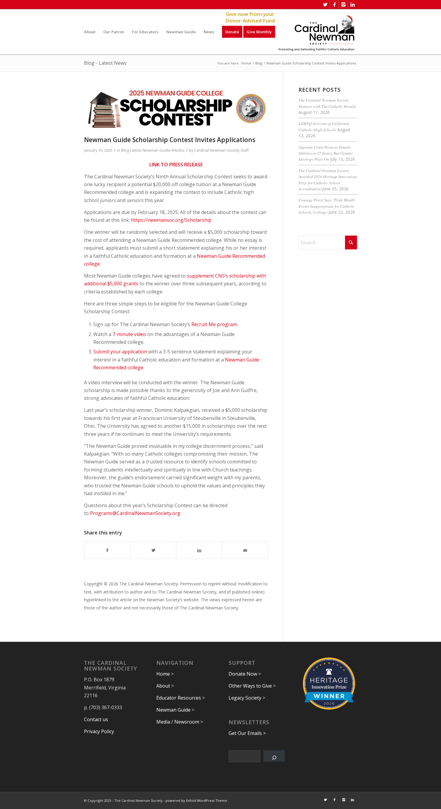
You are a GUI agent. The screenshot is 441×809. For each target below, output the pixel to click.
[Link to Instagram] (343, 4)
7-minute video (129, 334)
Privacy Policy (99, 731)
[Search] (274, 756)
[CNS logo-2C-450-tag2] (317, 32)
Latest (135, 150)
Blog (125, 150)
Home (163, 674)
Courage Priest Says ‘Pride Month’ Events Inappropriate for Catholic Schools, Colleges (327, 206)
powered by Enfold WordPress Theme (196, 800)
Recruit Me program (214, 324)
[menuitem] (89, 32)
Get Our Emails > (247, 733)
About (163, 686)
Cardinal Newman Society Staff (221, 150)
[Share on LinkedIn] (199, 550)
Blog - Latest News (105, 63)
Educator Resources (178, 697)
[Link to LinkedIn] (352, 4)
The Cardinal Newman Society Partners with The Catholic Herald (327, 103)
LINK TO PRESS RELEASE (176, 164)
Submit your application (120, 351)
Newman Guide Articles (163, 150)
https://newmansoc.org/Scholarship (171, 220)
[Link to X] (325, 4)
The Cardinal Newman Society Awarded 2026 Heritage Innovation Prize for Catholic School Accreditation (327, 180)
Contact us (96, 719)
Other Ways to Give (250, 686)
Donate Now (243, 674)
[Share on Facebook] (107, 550)
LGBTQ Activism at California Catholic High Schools (323, 126)
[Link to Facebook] (334, 4)
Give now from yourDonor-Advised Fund (250, 17)
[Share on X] (153, 550)
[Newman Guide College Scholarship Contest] (176, 110)
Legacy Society (245, 697)
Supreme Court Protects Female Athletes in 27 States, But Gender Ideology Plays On (325, 153)
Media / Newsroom (177, 721)
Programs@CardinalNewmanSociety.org (135, 513)
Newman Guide (173, 709)
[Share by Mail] (245, 550)
